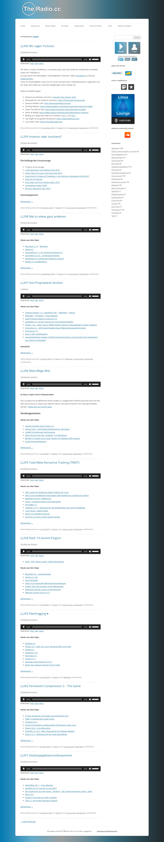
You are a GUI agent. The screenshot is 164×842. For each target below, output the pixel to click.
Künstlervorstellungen (119, 173)
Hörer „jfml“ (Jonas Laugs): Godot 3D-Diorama (44, 561)
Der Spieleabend (117, 154)
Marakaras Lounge (118, 182)
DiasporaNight (116, 157)
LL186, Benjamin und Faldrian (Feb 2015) (42, 170)
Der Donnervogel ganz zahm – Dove (77, 791)
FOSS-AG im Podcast (33, 179)
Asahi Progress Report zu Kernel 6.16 (41, 319)
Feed (74, 97)
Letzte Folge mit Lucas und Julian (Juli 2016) (43, 173)
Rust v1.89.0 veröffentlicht (36, 334)
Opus (41, 63)
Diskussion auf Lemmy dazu (40, 407)
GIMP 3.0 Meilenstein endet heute (39, 719)
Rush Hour (115, 206)
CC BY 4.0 (64, 831)
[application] (60, 59)
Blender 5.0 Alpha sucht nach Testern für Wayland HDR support (52, 438)
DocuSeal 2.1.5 (31, 246)
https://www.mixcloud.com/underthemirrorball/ (65, 109)
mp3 (32, 63)
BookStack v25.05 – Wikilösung (38, 498)
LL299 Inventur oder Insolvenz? (40, 136)
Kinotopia (115, 170)
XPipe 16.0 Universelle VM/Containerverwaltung (45, 583)
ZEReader (29, 315)
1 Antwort (24, 289)
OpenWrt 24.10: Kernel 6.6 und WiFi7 (41, 788)
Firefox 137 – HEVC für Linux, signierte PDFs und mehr (48, 646)
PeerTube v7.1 (31, 656)
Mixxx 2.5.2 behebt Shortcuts (37, 514)
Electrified (115, 163)
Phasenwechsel (117, 194)
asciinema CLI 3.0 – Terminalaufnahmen (42, 255)
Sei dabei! (65, 26)
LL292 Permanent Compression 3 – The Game (50, 686)
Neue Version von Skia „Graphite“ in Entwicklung (46, 435)
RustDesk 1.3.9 (31, 652)
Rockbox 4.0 (30, 643)
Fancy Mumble (31, 580)
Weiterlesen (26, 201)
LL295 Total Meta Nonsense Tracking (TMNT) (49, 462)
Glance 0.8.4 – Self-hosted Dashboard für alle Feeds (47, 429)
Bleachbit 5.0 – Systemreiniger (38, 574)
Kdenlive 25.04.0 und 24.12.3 (37, 592)
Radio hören (50, 26)
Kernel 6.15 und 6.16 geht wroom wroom (42, 517)
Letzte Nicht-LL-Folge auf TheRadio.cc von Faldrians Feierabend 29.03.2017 (57, 176)
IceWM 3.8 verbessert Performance (40, 432)
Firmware (39, 315)
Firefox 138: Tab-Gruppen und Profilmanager (44, 586)
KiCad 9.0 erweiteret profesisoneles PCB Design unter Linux (50, 725)
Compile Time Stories (62, 97)
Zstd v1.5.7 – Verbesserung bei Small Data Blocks (46, 734)
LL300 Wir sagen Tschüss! (37, 46)
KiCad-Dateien (51, 315)
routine (114, 203)
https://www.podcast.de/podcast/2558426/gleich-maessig (63, 112)
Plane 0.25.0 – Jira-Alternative (37, 728)
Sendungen (79, 26)
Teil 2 (73, 115)
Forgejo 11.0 (30, 659)
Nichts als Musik (117, 188)
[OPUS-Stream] (120, 60)
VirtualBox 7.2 (31, 504)
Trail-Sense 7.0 (31, 331)
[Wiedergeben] (24, 59)
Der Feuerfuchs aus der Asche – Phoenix (42, 791)
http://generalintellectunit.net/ (57, 103)
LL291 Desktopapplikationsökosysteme (46, 755)
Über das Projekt (124, 26)
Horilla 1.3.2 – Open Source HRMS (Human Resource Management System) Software (61, 325)
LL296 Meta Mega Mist (35, 371)
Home (22, 26)
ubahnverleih (27, 79)
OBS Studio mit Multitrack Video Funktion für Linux (47, 492)
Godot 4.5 (29, 249)
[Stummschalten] (90, 59)
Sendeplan (35, 26)
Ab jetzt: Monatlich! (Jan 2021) (38, 188)
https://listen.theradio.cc (127, 56)
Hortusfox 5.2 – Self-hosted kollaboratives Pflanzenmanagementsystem (55, 328)
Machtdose (115, 179)
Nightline (114, 191)
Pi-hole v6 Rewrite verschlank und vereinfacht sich (46, 716)
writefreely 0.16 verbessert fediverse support (44, 258)
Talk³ (113, 216)
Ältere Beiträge (28, 821)
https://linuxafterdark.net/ (51, 122)
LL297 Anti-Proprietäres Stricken (41, 283)
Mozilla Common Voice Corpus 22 (39, 426)
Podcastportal (95, 26)
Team (110, 26)
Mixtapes (115, 185)
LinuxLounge (73, 128)
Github (72, 312)
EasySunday (116, 160)
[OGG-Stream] (126, 60)
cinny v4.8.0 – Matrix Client (36, 511)
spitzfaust (81, 75)
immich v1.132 (31, 577)
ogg (36, 63)
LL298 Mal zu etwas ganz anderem (43, 216)
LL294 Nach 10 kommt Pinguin (40, 538)
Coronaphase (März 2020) (36, 185)
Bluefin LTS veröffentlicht (36, 261)
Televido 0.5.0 (31, 722)
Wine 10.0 (29, 794)
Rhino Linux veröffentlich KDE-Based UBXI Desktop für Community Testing (57, 495)
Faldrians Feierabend (119, 167)
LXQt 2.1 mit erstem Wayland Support (41, 800)
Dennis (36, 37)
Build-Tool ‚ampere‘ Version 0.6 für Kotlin (42, 665)
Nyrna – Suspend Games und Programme (43, 501)
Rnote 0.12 (29, 649)
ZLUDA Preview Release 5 (36, 441)
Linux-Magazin (47, 785)
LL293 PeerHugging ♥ (34, 613)
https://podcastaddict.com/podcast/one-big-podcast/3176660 (66, 106)
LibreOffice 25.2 (32, 785)
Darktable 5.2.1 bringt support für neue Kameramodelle (49, 322)
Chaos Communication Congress (123, 151)
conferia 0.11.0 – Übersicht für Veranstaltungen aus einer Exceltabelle (55, 508)
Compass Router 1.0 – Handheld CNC (41, 312)
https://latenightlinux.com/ (68, 118)
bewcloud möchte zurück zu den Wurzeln (43, 589)
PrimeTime (115, 200)
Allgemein (69, 359)
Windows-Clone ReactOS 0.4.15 (38, 662)
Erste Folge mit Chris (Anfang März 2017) (42, 182)
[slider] (95, 59)
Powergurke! (116, 197)
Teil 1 (64, 115)
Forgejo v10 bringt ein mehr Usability (41, 797)
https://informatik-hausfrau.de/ (71, 100)
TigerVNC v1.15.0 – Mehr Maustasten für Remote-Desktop (49, 731)
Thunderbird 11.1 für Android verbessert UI (44, 252)
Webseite (44, 246)
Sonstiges (115, 213)
